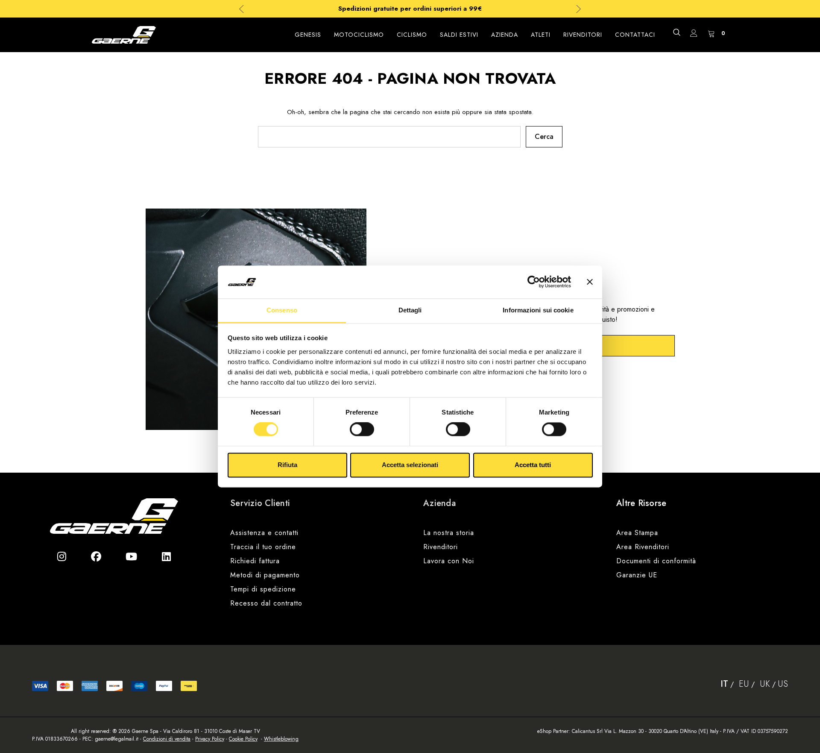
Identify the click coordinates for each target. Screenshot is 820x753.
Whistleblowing (281, 739)
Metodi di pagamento (265, 575)
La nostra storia (448, 533)
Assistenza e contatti (264, 533)
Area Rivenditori (642, 547)
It (724, 684)
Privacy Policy (209, 739)
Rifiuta (287, 464)
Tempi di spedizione (263, 589)
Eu (744, 684)
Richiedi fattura (255, 561)
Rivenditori (440, 547)
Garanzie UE (636, 575)
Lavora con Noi (448, 561)
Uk (765, 684)
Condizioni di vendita (166, 739)
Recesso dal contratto (266, 603)
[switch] (362, 429)
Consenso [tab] (281, 310)
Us (783, 684)
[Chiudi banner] (590, 282)
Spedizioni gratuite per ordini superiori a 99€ (410, 8)
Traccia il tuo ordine (263, 547)
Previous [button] (241, 9)
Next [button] (578, 9)
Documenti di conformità (656, 561)
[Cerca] (676, 32)
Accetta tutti (533, 464)
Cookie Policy (243, 739)
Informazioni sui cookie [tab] (538, 310)
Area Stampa (637, 533)
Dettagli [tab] (410, 310)
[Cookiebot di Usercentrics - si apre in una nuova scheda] (533, 282)
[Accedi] (694, 35)
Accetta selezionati (410, 464)
